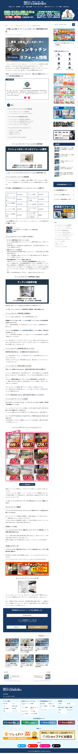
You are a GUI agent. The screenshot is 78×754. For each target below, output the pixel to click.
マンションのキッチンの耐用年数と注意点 (18, 116)
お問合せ (38, 627)
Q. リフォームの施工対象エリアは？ (62, 199)
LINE (17, 627)
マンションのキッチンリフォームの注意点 (18, 124)
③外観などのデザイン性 (14, 134)
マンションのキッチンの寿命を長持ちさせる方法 (20, 122)
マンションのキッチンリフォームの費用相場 (19, 111)
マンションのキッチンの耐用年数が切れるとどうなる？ (21, 121)
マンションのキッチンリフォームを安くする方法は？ (21, 113)
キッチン (47, 635)
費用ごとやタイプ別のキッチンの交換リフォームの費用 (29, 221)
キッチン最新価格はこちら (27, 484)
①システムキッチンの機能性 (15, 130)
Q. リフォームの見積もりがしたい (62, 194)
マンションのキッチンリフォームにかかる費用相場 (20, 109)
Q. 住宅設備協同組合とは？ (60, 190)
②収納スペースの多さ (14, 132)
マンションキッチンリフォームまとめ (17, 137)
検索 (73, 24)
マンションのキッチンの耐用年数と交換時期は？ (20, 119)
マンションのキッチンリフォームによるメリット (19, 127)
